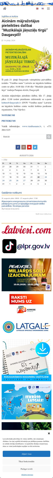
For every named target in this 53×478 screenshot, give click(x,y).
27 (24, 180)
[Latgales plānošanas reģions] (5, 9)
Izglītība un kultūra (10, 16)
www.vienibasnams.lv (31, 126)
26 (17, 180)
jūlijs (4, 160)
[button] (49, 433)
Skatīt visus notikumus (43, 214)
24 (3, 180)
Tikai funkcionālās (26, 461)
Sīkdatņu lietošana (27, 474)
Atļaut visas (27, 453)
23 (46, 177)
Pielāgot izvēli (26, 468)
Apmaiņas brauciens (10, 209)
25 (10, 180)
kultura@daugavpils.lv (11, 102)
